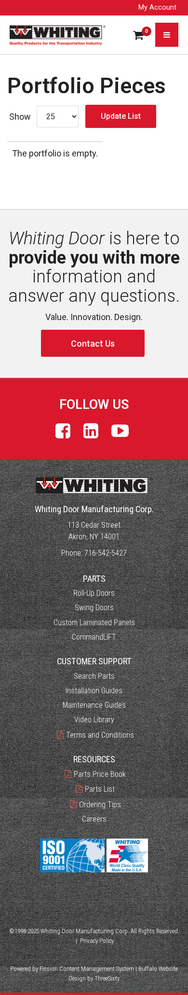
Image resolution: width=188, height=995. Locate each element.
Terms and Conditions (100, 735)
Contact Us (93, 343)
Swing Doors (94, 607)
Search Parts (94, 676)
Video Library (94, 719)
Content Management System (96, 968)
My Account (157, 7)
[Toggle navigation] (166, 35)
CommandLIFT (94, 637)
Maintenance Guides (94, 705)
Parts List (100, 789)
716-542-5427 (105, 553)
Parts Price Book (100, 774)
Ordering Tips (100, 804)
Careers (94, 819)
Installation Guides (94, 690)
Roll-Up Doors (94, 593)
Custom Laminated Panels (94, 622)
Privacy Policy (97, 940)
